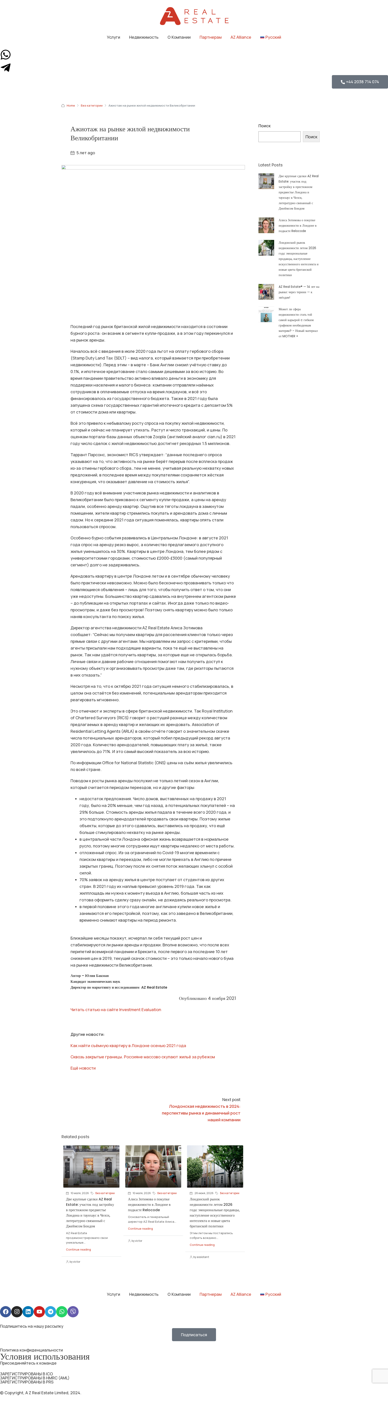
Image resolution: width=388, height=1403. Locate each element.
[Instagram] (16, 1311)
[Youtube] (39, 1311)
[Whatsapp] (61, 1311)
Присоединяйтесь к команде (28, 1363)
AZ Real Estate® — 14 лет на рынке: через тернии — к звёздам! (299, 292)
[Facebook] (5, 1311)
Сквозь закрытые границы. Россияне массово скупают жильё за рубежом (143, 1056)
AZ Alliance (241, 37)
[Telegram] (50, 1311)
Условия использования (45, 1356)
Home (71, 105)
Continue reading (78, 1249)
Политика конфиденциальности (31, 1350)
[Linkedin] (28, 1311)
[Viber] (73, 1311)
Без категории (92, 105)
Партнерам (211, 37)
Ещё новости (83, 1068)
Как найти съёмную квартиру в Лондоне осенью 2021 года (128, 1045)
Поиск (264, 125)
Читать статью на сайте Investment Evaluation (116, 1009)
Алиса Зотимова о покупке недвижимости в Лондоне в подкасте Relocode (149, 1205)
